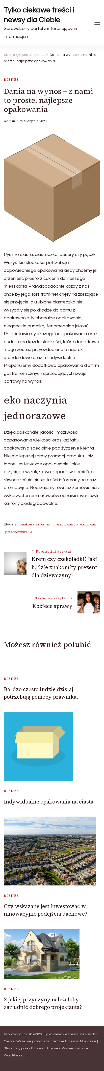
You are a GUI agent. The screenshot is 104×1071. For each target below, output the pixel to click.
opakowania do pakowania (75, 524)
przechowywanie (18, 532)
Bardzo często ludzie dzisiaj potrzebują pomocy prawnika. (41, 693)
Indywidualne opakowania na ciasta (48, 801)
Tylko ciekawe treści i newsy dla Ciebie (39, 15)
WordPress (13, 1055)
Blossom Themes (45, 1048)
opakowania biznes (35, 524)
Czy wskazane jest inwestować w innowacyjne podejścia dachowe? (45, 910)
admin (9, 121)
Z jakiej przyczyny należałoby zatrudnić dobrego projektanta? (43, 1003)
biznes (11, 79)
